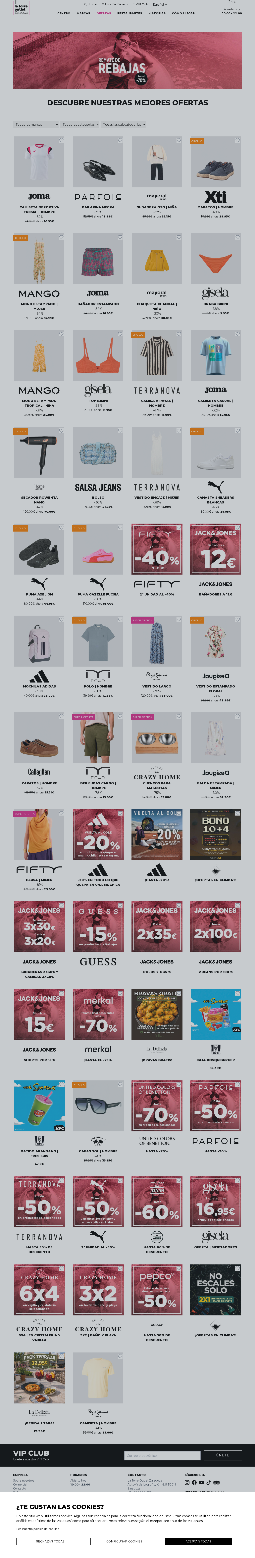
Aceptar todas (198, 1541)
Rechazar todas (50, 1541)
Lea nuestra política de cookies (37, 1529)
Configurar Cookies (124, 1541)
